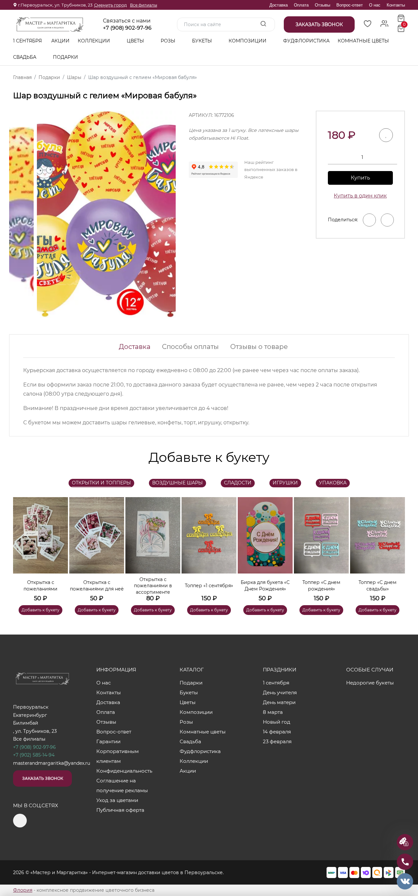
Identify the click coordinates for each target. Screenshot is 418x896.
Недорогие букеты (370, 683)
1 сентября (27, 41)
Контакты (396, 5)
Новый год (276, 722)
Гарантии (108, 741)
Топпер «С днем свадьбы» (377, 585)
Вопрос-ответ (349, 5)
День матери (279, 702)
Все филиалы (143, 5)
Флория (22, 890)
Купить (360, 178)
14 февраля (277, 732)
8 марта (273, 712)
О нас (374, 5)
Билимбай (25, 723)
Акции (60, 41)
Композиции (248, 41)
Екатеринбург (30, 715)
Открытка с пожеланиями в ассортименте (153, 585)
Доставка (278, 5)
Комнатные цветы (363, 41)
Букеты (202, 41)
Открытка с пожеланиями (40, 585)
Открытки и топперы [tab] (101, 483)
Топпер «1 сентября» (209, 586)
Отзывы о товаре (259, 347)
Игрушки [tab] (285, 483)
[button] (397, 546)
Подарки (66, 57)
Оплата (301, 5)
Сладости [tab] (237, 483)
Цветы (136, 41)
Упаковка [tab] (332, 483)
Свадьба (25, 57)
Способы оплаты (190, 347)
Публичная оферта (120, 810)
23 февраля (277, 741)
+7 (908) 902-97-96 (127, 28)
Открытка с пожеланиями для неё (97, 585)
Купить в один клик (360, 196)
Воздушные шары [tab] (177, 483)
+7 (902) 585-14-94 (34, 755)
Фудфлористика (306, 41)
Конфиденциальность (124, 771)
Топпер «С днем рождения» (321, 585)
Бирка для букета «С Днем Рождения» (265, 585)
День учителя (280, 692)
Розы (169, 41)
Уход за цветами (117, 800)
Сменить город (110, 5)
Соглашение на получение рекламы (122, 786)
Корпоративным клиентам (117, 756)
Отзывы (322, 5)
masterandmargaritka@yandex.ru (51, 763)
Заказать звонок (42, 778)
